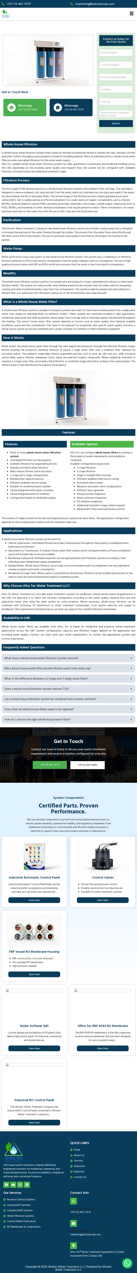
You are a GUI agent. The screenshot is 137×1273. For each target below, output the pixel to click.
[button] (131, 13)
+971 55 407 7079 (49, 765)
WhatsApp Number (82, 1209)
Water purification (12, 257)
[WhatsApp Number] (73, 1201)
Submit (116, 123)
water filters (43, 196)
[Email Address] (73, 1223)
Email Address (79, 1231)
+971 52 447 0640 (87, 765)
